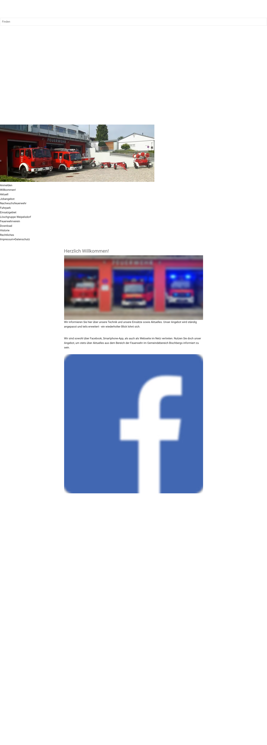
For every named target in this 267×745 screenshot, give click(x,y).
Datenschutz (22, 239)
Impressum (7, 239)
